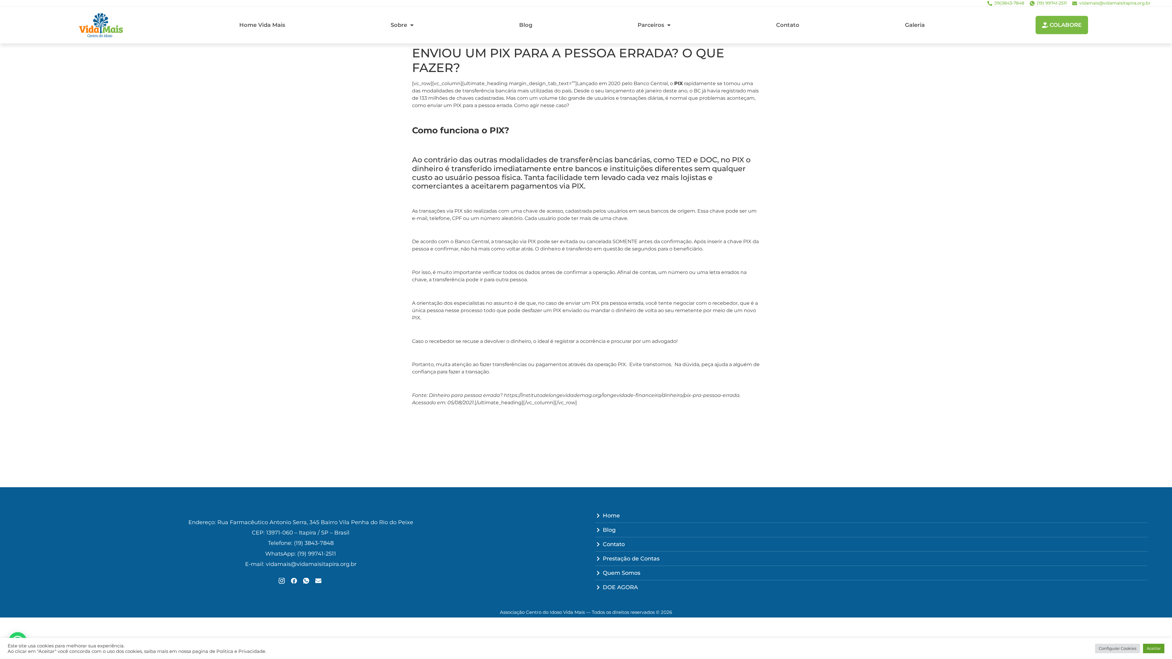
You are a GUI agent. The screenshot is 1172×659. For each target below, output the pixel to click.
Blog (525, 25)
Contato (787, 25)
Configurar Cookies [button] (1117, 648)
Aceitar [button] (1154, 648)
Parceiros (651, 25)
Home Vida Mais (262, 25)
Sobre (399, 25)
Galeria (915, 25)
